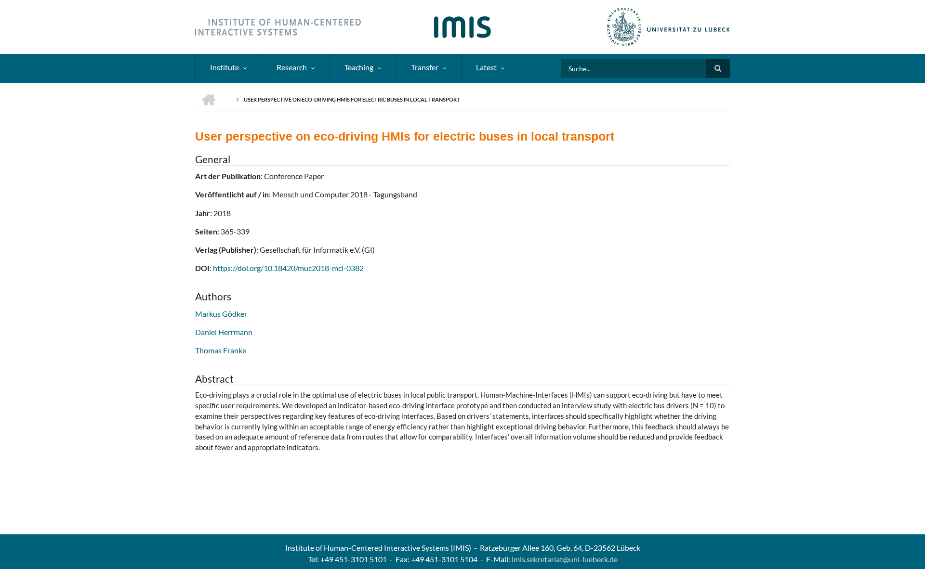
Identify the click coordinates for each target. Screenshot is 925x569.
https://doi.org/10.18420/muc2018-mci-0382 (288, 267)
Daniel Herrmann (223, 331)
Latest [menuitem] (486, 67)
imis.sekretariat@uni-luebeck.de (565, 559)
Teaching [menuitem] (358, 67)
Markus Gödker (221, 313)
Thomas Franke (220, 350)
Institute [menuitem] (224, 67)
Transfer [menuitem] (424, 67)
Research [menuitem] (292, 67)
